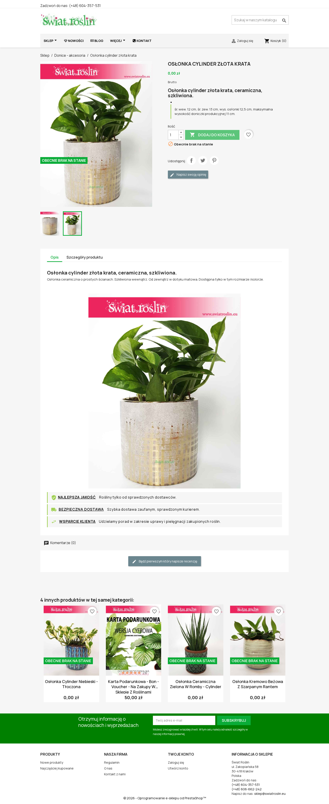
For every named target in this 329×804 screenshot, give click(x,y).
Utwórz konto (178, 768)
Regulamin (112, 762)
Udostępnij (191, 160)
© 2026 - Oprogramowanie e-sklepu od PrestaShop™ (164, 798)
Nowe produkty (51, 762)
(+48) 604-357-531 (85, 5)
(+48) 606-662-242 (247, 789)
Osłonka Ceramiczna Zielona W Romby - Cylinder (195, 684)
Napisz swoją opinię (191, 174)
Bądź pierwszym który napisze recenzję (167, 561)
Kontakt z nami (115, 774)
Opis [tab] (55, 257)
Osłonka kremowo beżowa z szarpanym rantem (257, 684)
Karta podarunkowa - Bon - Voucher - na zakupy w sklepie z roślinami (133, 687)
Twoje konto (181, 754)
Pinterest (214, 160)
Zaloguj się (176, 762)
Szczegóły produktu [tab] (84, 257)
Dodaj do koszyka (212, 134)
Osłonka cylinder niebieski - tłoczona (71, 684)
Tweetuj (202, 160)
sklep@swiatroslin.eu (270, 793)
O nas (108, 768)
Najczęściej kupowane (57, 768)
